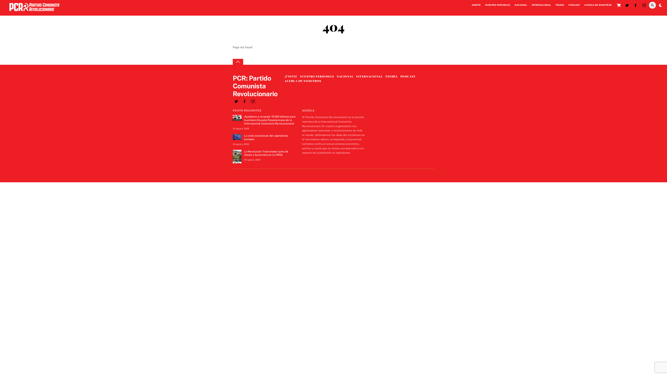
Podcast (574, 5)
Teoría (559, 5)
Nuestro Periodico (497, 5)
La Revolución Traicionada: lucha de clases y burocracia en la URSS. (266, 153)
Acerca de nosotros (598, 5)
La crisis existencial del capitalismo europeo (266, 137)
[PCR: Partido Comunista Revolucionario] (34, 12)
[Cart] (618, 5)
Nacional (521, 5)
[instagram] (644, 5)
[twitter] (627, 5)
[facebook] (635, 5)
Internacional (541, 5)
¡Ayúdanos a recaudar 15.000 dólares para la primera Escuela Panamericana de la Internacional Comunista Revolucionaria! (269, 120)
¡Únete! (476, 5)
